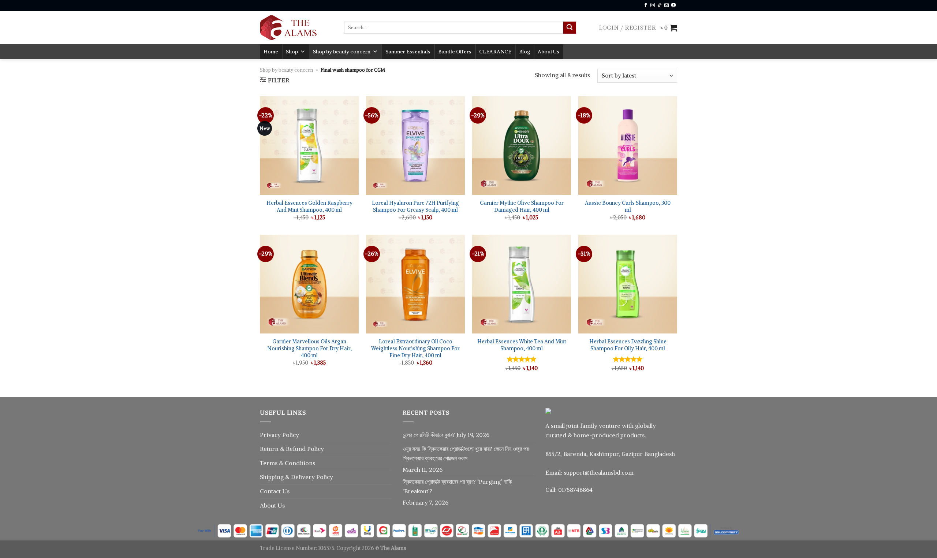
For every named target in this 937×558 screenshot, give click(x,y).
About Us (548, 51)
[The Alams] (296, 27)
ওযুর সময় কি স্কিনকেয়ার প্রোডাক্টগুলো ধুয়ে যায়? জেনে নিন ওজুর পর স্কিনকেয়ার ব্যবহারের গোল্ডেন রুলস (466, 453)
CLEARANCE (495, 51)
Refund (296, 448)
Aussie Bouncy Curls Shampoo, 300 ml (628, 206)
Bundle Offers (454, 51)
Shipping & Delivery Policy (296, 476)
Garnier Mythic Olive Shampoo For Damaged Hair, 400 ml (522, 206)
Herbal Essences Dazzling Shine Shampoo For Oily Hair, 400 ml (628, 345)
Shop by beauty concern (341, 51)
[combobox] (453, 28)
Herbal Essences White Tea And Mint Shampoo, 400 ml (521, 345)
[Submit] (569, 28)
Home (271, 51)
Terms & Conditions (287, 463)
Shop (292, 51)
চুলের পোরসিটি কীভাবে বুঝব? (429, 434)
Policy (315, 448)
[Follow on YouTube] (673, 5)
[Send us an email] (666, 5)
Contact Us (275, 491)
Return (270, 448)
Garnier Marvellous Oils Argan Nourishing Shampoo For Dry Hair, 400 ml (309, 348)
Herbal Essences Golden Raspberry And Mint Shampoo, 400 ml (309, 206)
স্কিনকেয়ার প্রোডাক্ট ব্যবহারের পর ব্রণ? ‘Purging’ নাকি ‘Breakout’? (457, 486)
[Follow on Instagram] (652, 5)
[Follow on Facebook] (645, 5)
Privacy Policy (279, 434)
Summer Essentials (407, 51)
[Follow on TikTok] (659, 5)
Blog (524, 51)
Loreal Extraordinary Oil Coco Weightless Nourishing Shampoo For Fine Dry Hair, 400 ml (415, 348)
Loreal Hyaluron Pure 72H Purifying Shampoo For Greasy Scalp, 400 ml (415, 206)
